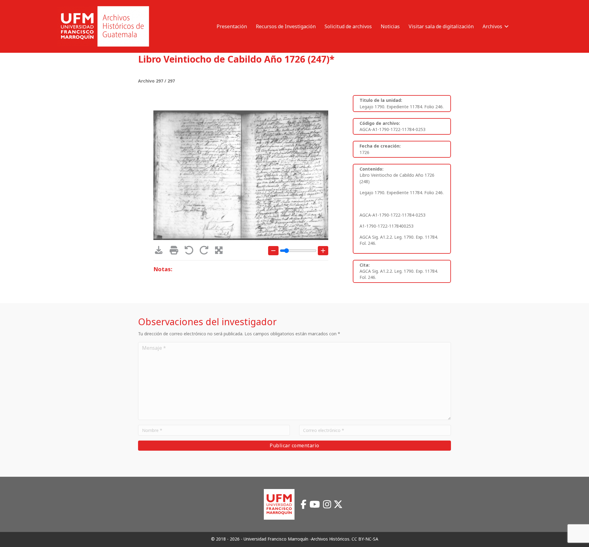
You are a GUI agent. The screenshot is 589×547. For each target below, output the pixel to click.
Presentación (232, 26)
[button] (506, 26)
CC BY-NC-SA (365, 539)
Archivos (492, 26)
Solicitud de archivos (348, 26)
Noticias (390, 26)
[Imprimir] (175, 252)
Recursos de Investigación (286, 26)
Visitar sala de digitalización (441, 26)
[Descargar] (160, 252)
